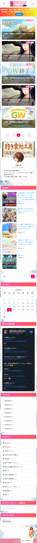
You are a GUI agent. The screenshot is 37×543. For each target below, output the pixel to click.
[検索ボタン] (33, 4)
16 (32, 303)
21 (23, 306)
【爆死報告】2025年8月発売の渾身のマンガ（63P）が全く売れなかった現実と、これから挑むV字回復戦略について (26, 197)
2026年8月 (8, 401)
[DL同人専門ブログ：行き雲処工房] (18, 4)
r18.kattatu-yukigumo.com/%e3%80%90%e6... (15, 340)
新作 (7, 471)
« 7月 (3, 317)
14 (23, 303)
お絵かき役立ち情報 (12, 455)
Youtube (8, 447)
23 (32, 306)
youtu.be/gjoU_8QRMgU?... (13, 359)
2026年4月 (8, 417)
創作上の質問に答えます (13, 467)
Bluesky (19, 14)
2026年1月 (8, 429)
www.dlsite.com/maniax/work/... (14, 376)
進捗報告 (8, 491)
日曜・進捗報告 (11, 475)
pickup (8, 443)
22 (29, 135)
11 (23, 135)
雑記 (7, 495)
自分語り (8, 483)
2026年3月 (8, 421)
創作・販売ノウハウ (12, 463)
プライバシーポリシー (9, 508)
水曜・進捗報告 (11, 479)
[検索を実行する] (33, 276)
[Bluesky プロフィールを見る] (31, 332)
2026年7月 (8, 405)
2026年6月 (8, 409)
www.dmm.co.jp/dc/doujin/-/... (14, 371)
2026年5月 (8, 413)
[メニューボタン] (4, 4)
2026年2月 (8, 425)
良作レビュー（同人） (12, 487)
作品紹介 (20, 256)
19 (14, 306)
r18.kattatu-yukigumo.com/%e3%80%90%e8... (15, 351)
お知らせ (9, 451)
